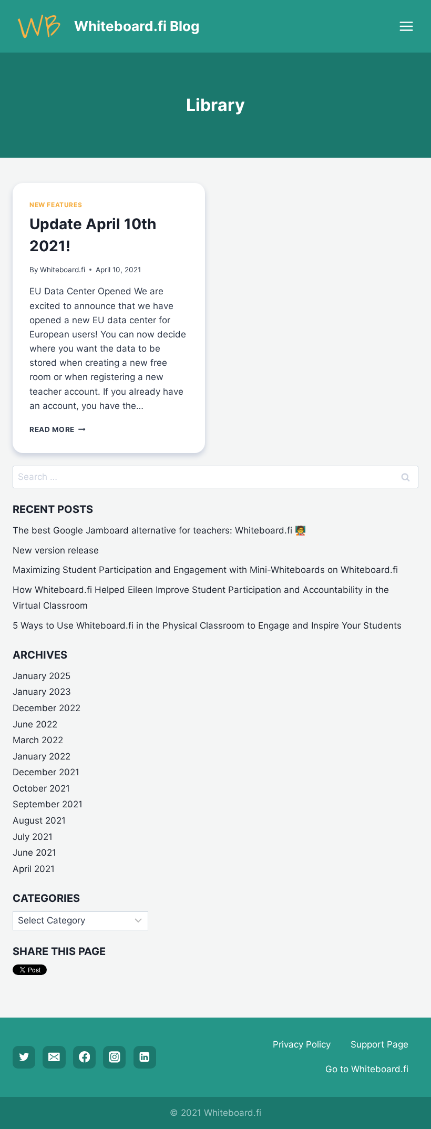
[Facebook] (84, 1057)
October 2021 (41, 788)
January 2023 (42, 691)
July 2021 (33, 837)
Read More (57, 429)
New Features (55, 205)
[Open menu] (406, 26)
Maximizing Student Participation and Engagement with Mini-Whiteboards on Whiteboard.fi (205, 569)
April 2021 (34, 869)
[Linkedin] (145, 1057)
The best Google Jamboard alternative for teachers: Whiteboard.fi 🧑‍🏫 (159, 530)
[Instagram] (114, 1057)
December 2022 (46, 708)
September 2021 (48, 804)
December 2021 (46, 772)
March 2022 (38, 740)
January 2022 (41, 756)
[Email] (54, 1057)
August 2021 (39, 820)
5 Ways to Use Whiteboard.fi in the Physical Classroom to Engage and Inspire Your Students (207, 625)
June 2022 (35, 724)
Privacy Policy (302, 1044)
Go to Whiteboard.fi (366, 1069)
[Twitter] (24, 1057)
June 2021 (34, 852)
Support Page (379, 1044)
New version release (56, 550)
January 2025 (41, 676)
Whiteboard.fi (62, 269)
